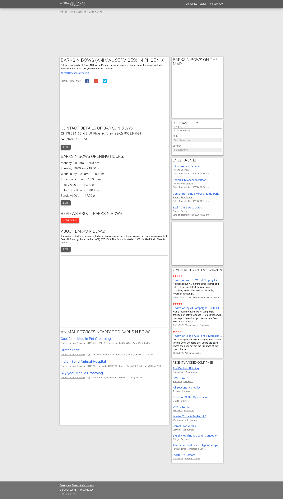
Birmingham (178, 372)
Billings (176, 439)
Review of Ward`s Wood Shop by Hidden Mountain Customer (197, 280)
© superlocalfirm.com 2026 (77, 489)
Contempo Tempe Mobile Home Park (196, 193)
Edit (65, 147)
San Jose (177, 381)
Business (185, 170)
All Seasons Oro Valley (186, 387)
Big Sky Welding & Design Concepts (195, 435)
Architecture (187, 184)
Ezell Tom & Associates (187, 207)
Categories (191, 3)
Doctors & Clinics (197, 449)
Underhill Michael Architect (189, 180)
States (203, 3)
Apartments (191, 372)
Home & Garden (192, 458)
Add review (70, 220)
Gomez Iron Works (184, 426)
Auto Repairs (191, 420)
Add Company (216, 3)
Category (177, 127)
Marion (176, 401)
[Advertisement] (141, 36)
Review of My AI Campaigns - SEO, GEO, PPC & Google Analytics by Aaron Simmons (197, 308)
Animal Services (77, 343)
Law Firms (188, 381)
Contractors (188, 430)
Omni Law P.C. (181, 378)
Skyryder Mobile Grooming (82, 373)
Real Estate (186, 197)
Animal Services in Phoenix (75, 73)
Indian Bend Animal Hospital (83, 361)
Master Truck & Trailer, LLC (189, 416)
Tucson (176, 391)
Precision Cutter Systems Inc (190, 397)
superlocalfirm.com (72, 3)
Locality (177, 146)
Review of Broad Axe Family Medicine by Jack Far (197, 336)
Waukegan (178, 420)
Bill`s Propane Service (186, 166)
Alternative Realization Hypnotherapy (195, 445)
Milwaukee (178, 458)
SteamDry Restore (184, 455)
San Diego (177, 410)
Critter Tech (70, 350)
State (175, 136)
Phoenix (64, 343)
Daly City (177, 430)
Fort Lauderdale (180, 449)
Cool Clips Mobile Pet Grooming (86, 339)
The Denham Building (186, 368)
